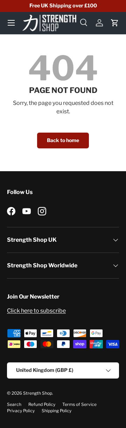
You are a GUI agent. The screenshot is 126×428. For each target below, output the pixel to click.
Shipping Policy (56, 410)
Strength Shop (37, 393)
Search (14, 404)
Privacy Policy (21, 410)
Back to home (63, 140)
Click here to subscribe (36, 310)
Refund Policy (41, 404)
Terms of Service (79, 404)
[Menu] (11, 23)
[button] (114, 23)
